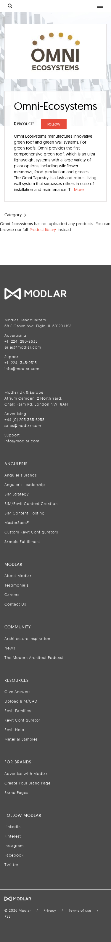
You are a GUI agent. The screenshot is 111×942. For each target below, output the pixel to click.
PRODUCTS (24, 124)
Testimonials (16, 585)
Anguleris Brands (20, 475)
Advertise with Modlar (25, 773)
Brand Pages (16, 792)
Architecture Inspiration (27, 638)
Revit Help (14, 729)
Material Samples (21, 739)
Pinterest (12, 836)
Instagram (14, 845)
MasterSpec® (16, 522)
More (79, 189)
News (9, 648)
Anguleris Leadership (24, 484)
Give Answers (17, 691)
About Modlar (17, 575)
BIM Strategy (16, 494)
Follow (53, 124)
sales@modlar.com (22, 347)
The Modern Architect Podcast (33, 657)
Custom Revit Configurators (31, 532)
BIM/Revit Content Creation (31, 503)
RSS (7, 916)
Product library (43, 229)
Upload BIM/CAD (20, 701)
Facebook (14, 855)
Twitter (11, 864)
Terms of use (80, 910)
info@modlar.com (21, 368)
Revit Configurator (22, 720)
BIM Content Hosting (24, 513)
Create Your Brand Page (27, 783)
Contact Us (15, 604)
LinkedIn (12, 826)
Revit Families (17, 710)
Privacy (50, 910)
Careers (11, 594)
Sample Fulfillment (22, 541)
